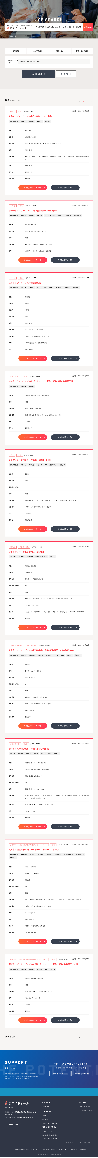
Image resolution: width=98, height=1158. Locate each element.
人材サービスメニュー (49, 1131)
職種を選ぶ (60, 51)
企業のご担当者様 (68, 27)
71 (87, 101)
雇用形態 (16, 51)
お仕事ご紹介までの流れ (54, 27)
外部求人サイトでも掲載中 (78, 1149)
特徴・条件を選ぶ (82, 51)
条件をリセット (66, 74)
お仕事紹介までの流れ (86, 1110)
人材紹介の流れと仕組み (49, 1139)
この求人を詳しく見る (65, 187)
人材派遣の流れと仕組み (49, 1135)
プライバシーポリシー (86, 1142)
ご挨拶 (44, 1115)
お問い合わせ (70, 1142)
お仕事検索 (41, 27)
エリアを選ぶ (37, 51)
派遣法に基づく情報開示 (49, 1123)
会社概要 (78, 27)
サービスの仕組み (85, 1106)
